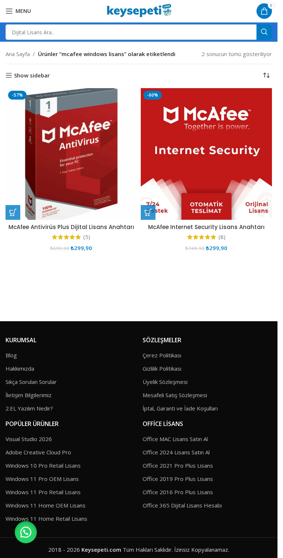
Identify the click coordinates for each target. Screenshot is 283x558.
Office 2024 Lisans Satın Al (176, 452)
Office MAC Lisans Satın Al (175, 439)
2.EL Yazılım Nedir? (29, 408)
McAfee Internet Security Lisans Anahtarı (206, 227)
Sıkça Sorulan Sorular (31, 381)
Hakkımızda (20, 368)
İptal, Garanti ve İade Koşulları (180, 408)
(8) (222, 237)
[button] (13, 212)
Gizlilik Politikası (162, 368)
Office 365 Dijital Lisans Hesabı (182, 505)
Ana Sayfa (18, 54)
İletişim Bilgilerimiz (29, 395)
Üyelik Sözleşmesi (165, 381)
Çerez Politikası (162, 355)
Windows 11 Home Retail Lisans (46, 518)
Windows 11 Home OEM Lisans (45, 505)
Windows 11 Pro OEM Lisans (42, 478)
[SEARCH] (264, 32)
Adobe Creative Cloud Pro (38, 452)
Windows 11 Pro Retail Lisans (43, 492)
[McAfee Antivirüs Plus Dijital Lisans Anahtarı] (71, 154)
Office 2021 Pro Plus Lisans (178, 465)
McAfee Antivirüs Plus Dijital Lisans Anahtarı (71, 227)
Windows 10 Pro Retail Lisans (43, 465)
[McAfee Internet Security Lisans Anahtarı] (206, 154)
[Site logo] (138, 10)
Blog (11, 355)
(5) (86, 237)
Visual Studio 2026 (29, 439)
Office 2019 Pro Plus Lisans (178, 478)
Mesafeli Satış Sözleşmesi (175, 395)
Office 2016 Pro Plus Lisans (178, 492)
